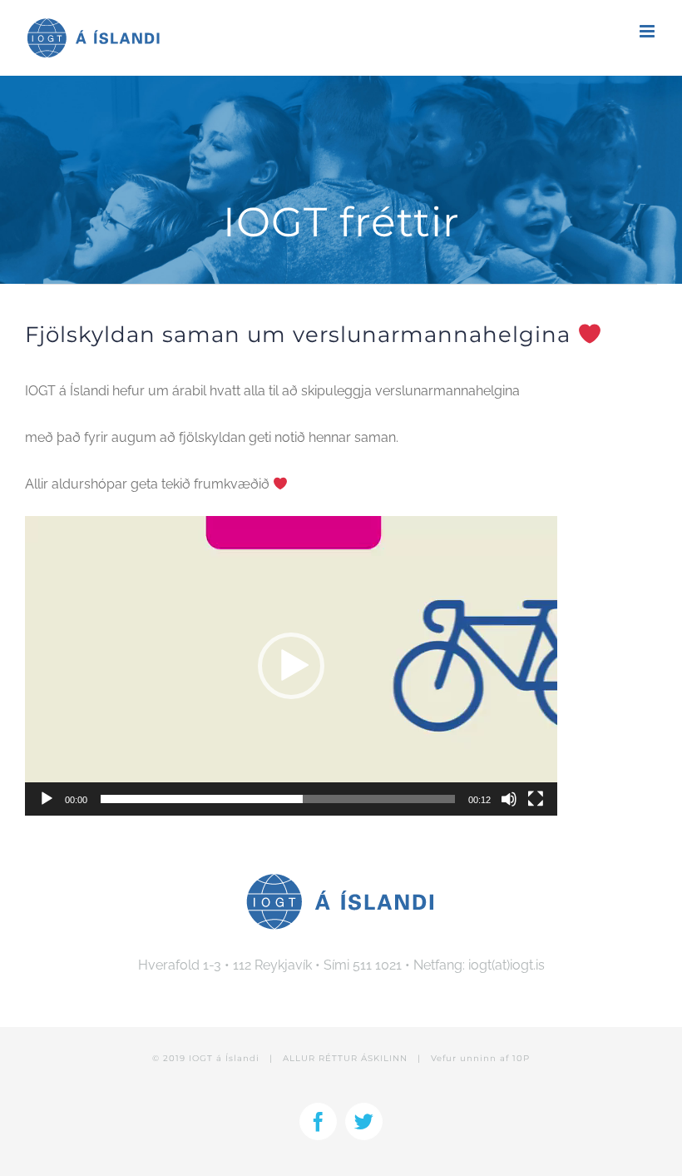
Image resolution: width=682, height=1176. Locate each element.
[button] (291, 666)
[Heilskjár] (535, 799)
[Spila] (46, 799)
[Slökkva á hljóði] (509, 799)
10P (521, 1058)
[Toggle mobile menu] (648, 31)
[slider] (278, 799)
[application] (291, 666)
